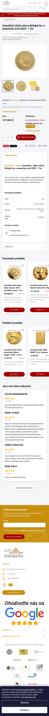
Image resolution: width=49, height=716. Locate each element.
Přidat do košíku (28, 137)
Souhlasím (24, 710)
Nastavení (24, 703)
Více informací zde (28, 697)
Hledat (44, 9)
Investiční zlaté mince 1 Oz (19, 235)
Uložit (7, 146)
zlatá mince (15, 100)
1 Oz (42, 199)
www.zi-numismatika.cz (27, 690)
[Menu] (46, 3)
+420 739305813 (13, 578)
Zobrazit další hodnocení (24, 488)
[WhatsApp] (4, 584)
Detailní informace (9, 111)
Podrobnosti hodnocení (31, 34)
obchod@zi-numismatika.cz (17, 569)
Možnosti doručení (33, 130)
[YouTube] (10, 584)
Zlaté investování (11, 645)
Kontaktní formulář (14, 592)
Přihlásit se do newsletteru (14, 537)
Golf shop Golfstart (25, 645)
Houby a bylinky (38, 645)
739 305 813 (11, 574)
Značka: (11, 39)
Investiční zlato (12, 165)
